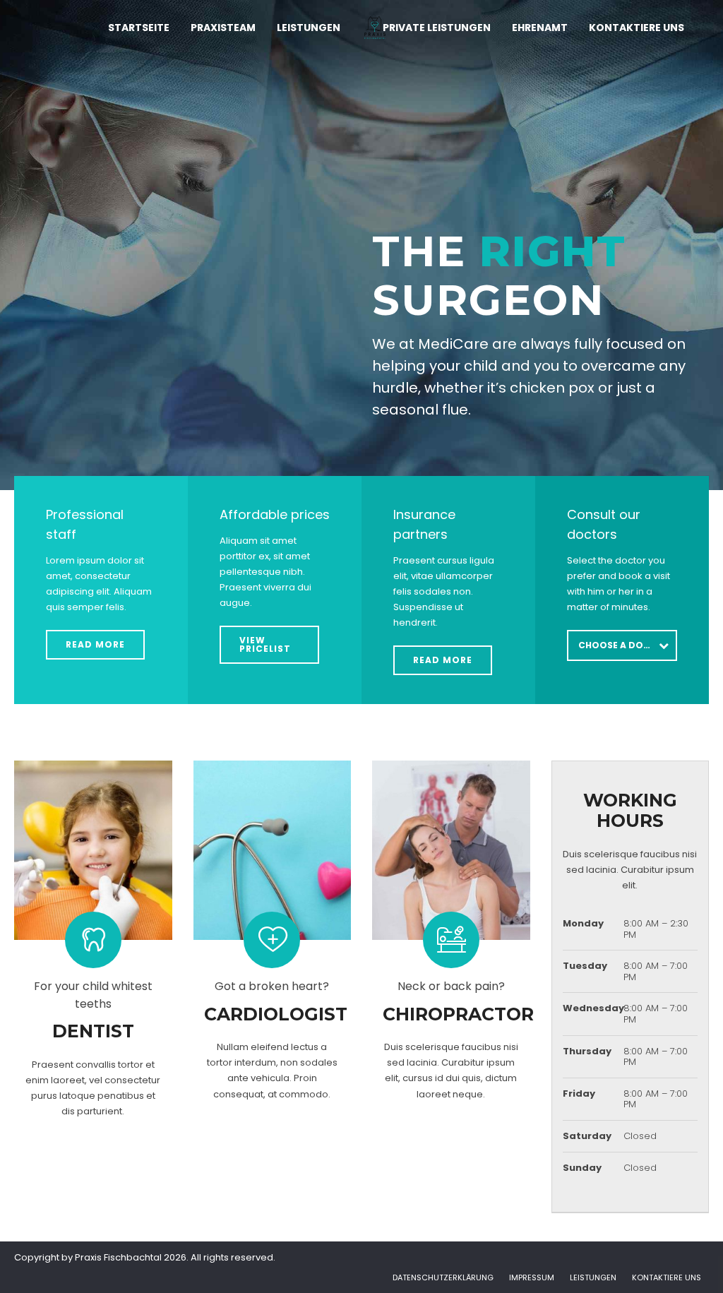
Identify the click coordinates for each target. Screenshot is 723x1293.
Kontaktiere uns (636, 27)
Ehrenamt (540, 27)
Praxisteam (223, 27)
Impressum (531, 1277)
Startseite (138, 27)
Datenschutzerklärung (443, 1277)
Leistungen (308, 27)
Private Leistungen (437, 27)
